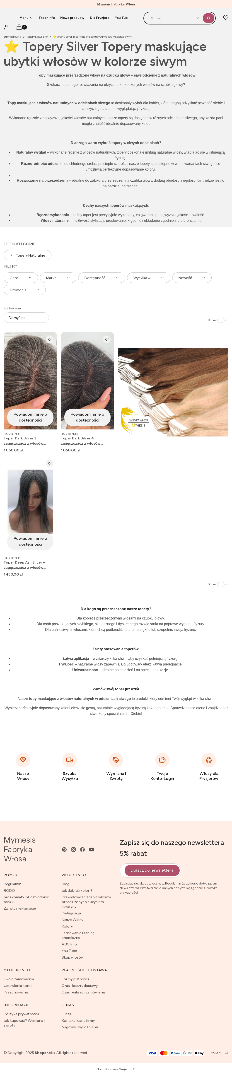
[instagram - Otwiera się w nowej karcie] (73, 849)
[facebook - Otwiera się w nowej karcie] (82, 849)
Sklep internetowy (114, 1069)
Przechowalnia (16, 992)
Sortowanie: (13, 308)
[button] (208, 18)
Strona (212, 320)
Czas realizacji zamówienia (84, 992)
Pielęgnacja (71, 913)
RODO (9, 890)
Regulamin (12, 884)
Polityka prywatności (21, 1014)
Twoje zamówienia (19, 979)
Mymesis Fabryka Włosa (20, 849)
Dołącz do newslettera (152, 870)
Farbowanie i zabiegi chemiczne (78, 935)
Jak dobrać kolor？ (77, 890)
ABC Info (69, 944)
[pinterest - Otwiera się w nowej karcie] (64, 849)
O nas (66, 1014)
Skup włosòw (73, 957)
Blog (65, 884)
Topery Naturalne (37, 36)
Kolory (67, 926)
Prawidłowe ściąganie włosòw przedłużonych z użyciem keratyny (86, 902)
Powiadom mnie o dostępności (30, 417)
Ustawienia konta (18, 985)
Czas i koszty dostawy (80, 985)
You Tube (69, 950)
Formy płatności (75, 979)
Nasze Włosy (72, 919)
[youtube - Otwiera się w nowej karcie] (91, 849)
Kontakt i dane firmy (78, 1020)
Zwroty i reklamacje (20, 908)
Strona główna (12, 36)
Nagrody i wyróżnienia (80, 1027)
